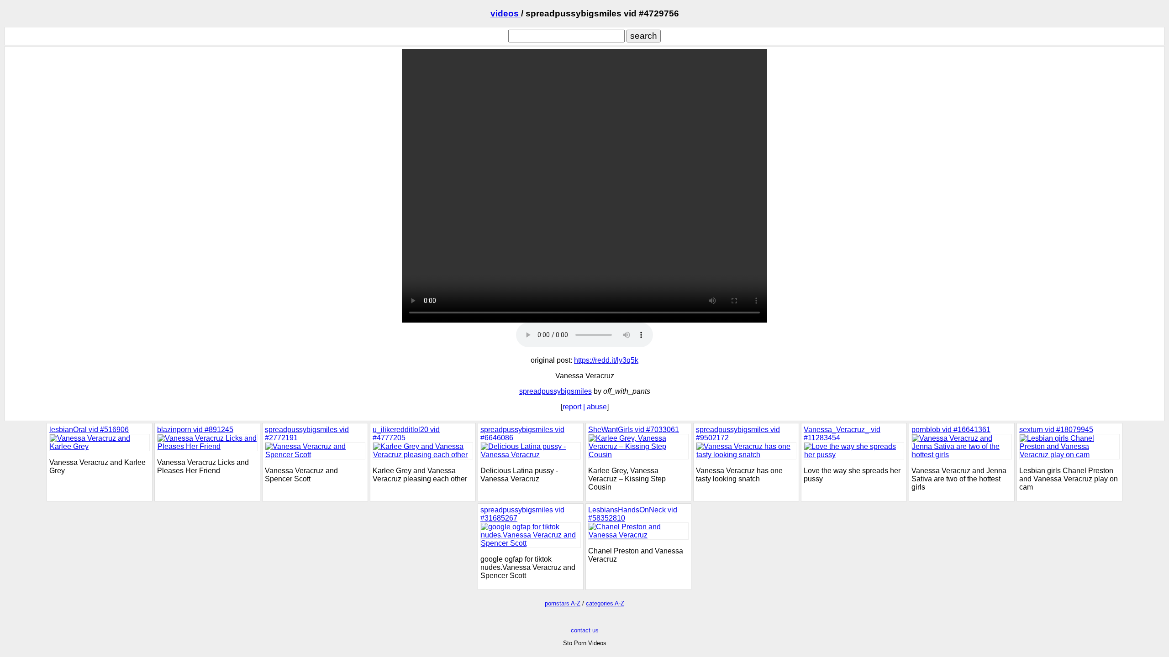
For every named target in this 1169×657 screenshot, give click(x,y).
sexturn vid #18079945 (1056, 429)
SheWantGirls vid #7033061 (633, 429)
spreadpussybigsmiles (555, 391)
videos (505, 13)
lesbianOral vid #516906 (89, 429)
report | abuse (585, 407)
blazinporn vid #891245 (195, 429)
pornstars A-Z (562, 603)
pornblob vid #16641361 (950, 429)
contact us (585, 630)
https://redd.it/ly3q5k (606, 360)
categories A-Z (605, 603)
